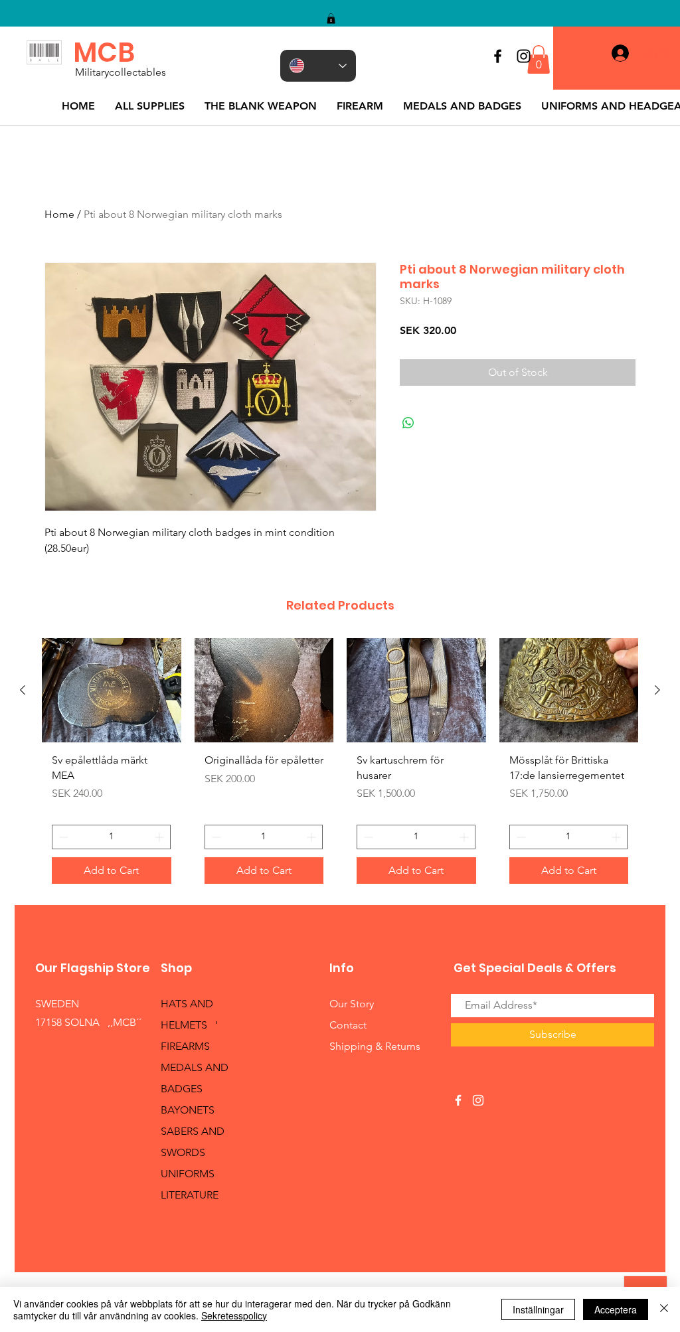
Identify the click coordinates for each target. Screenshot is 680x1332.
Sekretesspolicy (234, 1315)
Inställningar (538, 1309)
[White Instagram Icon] (478, 1100)
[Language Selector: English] (318, 66)
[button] (331, 18)
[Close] (664, 1309)
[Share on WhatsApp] (408, 423)
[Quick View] (111, 690)
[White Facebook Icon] (458, 1100)
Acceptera (615, 1309)
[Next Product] (657, 690)
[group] (340, 765)
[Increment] (160, 837)
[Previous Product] (23, 690)
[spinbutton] (111, 837)
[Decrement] (62, 837)
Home (59, 214)
